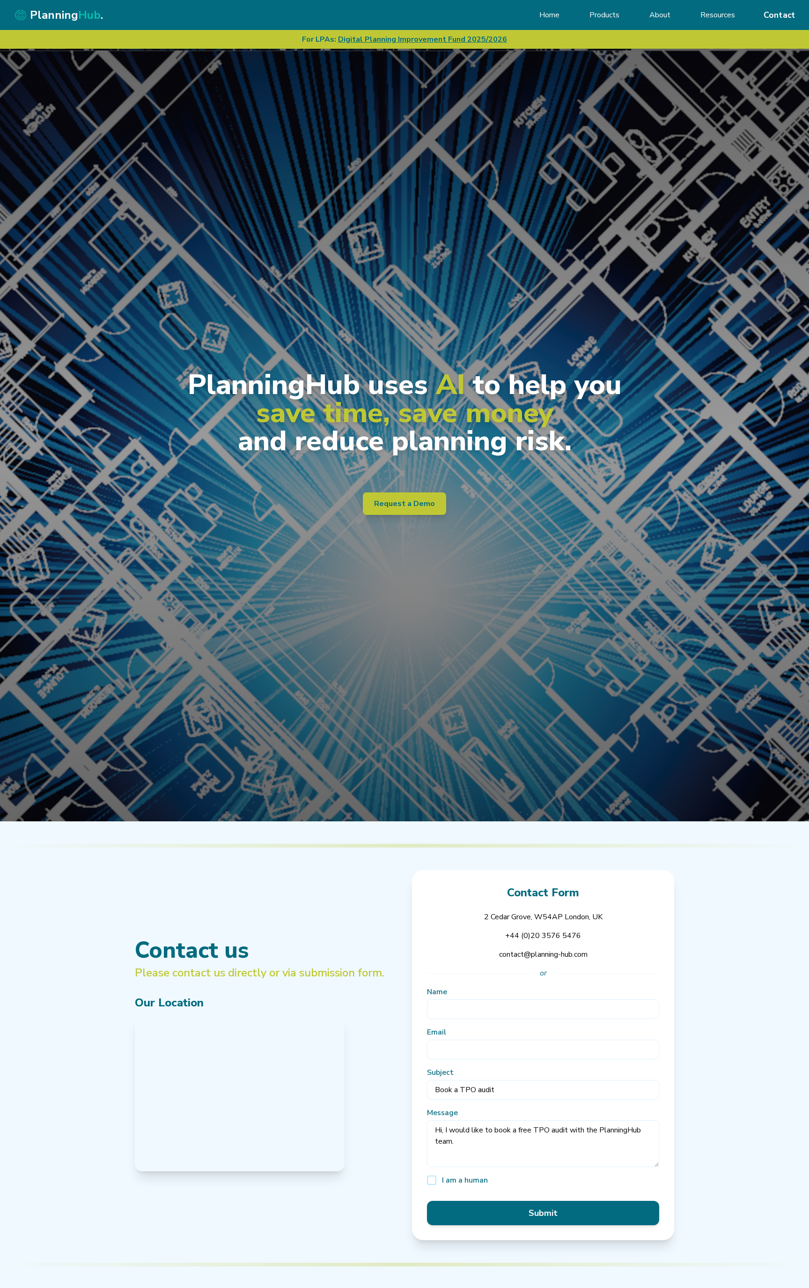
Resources (717, 15)
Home (549, 15)
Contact (779, 15)
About (659, 15)
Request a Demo (404, 504)
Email (436, 1032)
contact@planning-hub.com (543, 954)
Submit (543, 1213)
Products (604, 15)
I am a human (465, 1180)
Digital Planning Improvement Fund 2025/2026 (422, 39)
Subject (440, 1072)
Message (442, 1113)
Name (437, 992)
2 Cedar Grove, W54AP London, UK (543, 917)
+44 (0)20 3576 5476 (543, 936)
